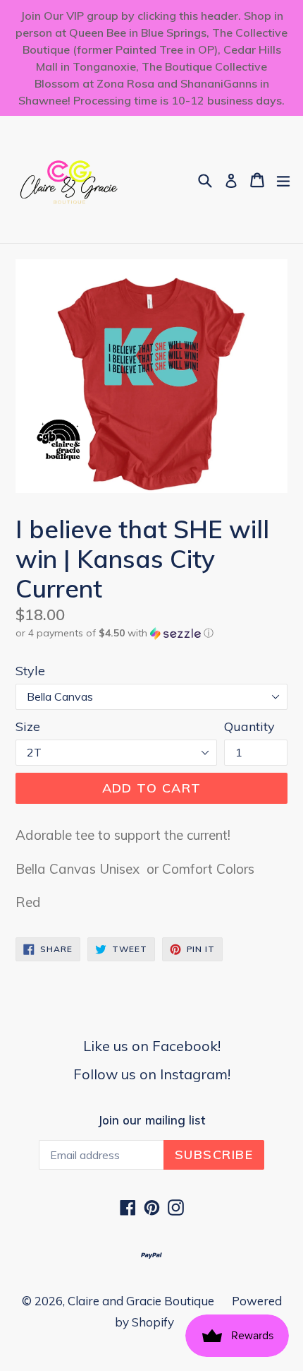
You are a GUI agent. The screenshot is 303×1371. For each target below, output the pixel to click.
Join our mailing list (151, 1120)
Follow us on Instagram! (151, 1074)
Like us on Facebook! (152, 1046)
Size (28, 726)
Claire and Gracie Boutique (141, 1300)
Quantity (249, 726)
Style (30, 671)
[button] (151, 633)
